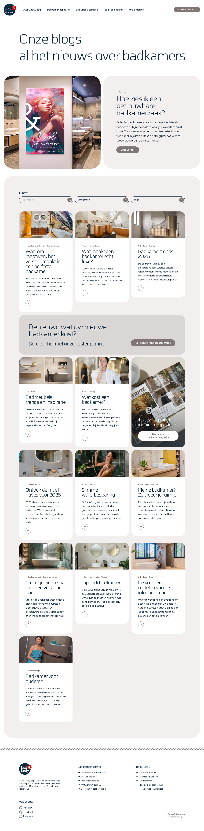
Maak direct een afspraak (151, 788)
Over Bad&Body (32, 10)
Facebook (28, 812)
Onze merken (136, 10)
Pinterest (28, 807)
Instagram (28, 816)
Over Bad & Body (148, 772)
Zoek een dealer (113, 10)
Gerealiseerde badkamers (93, 772)
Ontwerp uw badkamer (92, 785)
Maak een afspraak (187, 9)
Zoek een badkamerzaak (151, 785)
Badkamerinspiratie (58, 10)
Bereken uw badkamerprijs (93, 788)
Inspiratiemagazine (90, 780)
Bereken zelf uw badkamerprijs (153, 343)
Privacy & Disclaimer (176, 814)
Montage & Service (149, 776)
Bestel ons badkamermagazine (158, 435)
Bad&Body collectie (87, 10)
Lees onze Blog (88, 776)
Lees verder (127, 150)
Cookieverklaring (175, 817)
